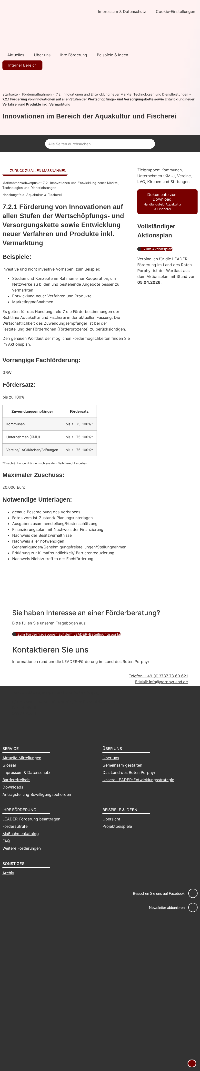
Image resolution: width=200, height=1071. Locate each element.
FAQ (6, 840)
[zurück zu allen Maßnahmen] (6, 171)
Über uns (42, 54)
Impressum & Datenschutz (122, 11)
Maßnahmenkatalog (20, 833)
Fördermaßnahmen (37, 94)
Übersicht (111, 819)
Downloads (12, 787)
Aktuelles (15, 54)
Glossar (9, 765)
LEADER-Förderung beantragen (31, 819)
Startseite (10, 94)
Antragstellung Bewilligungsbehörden (36, 794)
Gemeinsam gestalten (122, 765)
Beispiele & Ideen (112, 54)
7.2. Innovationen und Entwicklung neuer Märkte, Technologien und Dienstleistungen (122, 94)
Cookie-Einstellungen (175, 11)
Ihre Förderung (73, 54)
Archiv (8, 872)
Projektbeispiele (117, 826)
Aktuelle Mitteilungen (21, 757)
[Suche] (150, 144)
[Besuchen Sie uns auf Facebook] (193, 893)
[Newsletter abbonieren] (193, 907)
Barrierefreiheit (16, 779)
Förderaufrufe (15, 826)
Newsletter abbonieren (167, 907)
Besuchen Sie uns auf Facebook (159, 893)
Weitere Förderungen (21, 848)
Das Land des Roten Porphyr (128, 772)
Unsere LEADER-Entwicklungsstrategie (138, 779)
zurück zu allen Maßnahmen (38, 171)
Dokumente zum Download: (162, 201)
